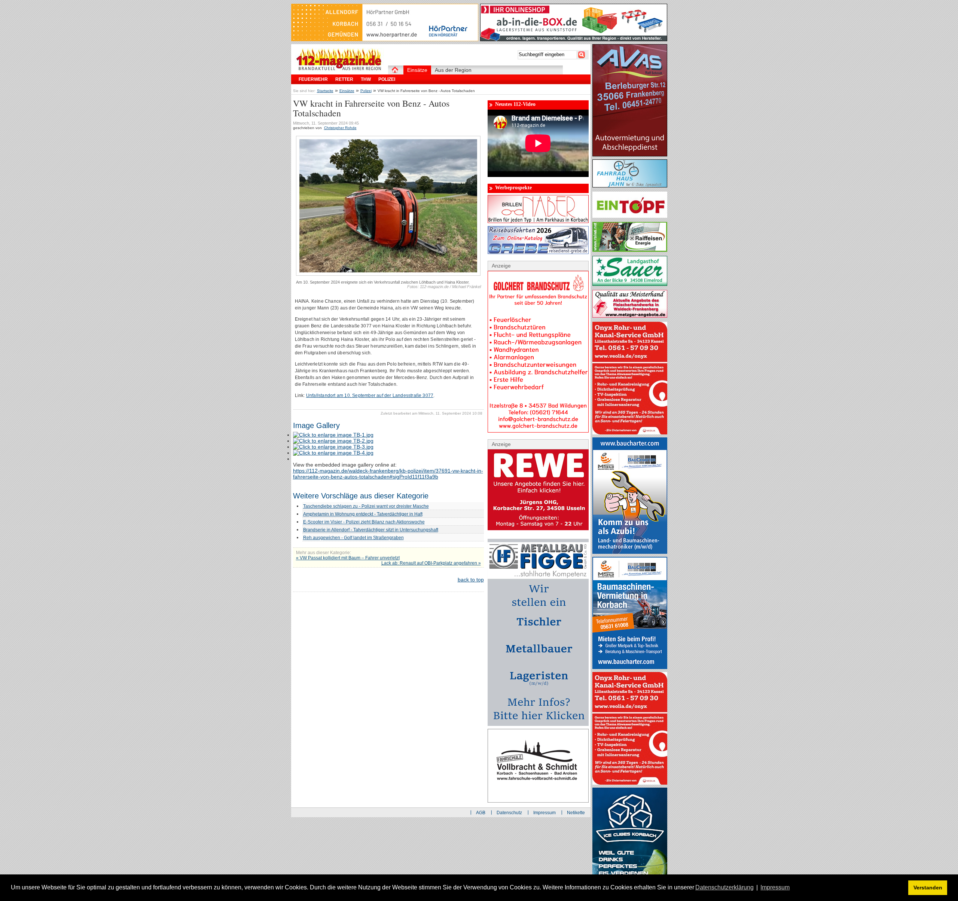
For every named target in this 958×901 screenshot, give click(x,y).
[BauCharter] (629, 667)
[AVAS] (629, 155)
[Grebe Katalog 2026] (538, 252)
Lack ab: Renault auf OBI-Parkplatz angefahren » (431, 563)
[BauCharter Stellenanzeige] (629, 552)
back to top (471, 580)
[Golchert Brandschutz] (538, 431)
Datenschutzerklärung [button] (724, 887)
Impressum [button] (775, 887)
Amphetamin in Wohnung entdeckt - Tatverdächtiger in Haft (362, 514)
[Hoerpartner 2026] (384, 39)
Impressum (544, 812)
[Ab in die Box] (573, 39)
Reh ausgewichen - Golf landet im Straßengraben (353, 537)
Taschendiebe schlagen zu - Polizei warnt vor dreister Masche (366, 506)
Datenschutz (509, 812)
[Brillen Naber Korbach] (538, 221)
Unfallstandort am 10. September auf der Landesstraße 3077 (369, 395)
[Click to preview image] (388, 274)
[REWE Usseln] (538, 528)
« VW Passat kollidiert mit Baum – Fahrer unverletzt (348, 558)
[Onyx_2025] (629, 433)
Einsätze (346, 91)
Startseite (325, 91)
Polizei (366, 91)
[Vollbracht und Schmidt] (538, 801)
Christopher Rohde (340, 128)
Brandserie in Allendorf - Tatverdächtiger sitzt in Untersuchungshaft (370, 529)
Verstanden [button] (927, 888)
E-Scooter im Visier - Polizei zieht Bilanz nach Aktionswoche (364, 522)
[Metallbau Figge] (538, 724)
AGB (480, 812)
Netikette (576, 812)
